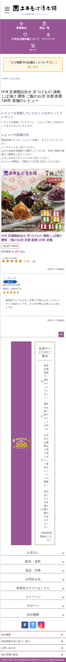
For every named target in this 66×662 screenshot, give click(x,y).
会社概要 (33, 614)
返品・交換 (33, 570)
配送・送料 (33, 561)
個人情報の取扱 (9, 654)
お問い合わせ (8, 647)
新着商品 (21, 28)
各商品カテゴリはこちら (33, 587)
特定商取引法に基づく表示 (15, 641)
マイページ (48, 39)
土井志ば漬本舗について (25, 39)
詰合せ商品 (15, 78)
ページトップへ (61, 334)
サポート (33, 605)
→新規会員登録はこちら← (46, 536)
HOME (5, 78)
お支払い (33, 552)
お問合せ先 (33, 579)
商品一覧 (44, 28)
